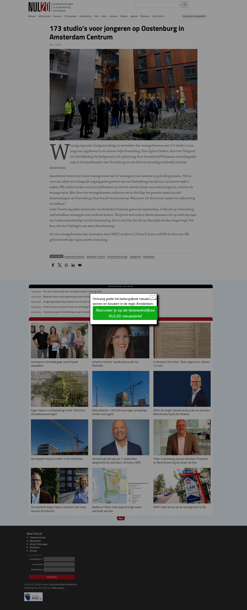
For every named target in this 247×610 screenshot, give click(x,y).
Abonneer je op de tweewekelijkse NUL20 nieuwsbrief (125, 313)
